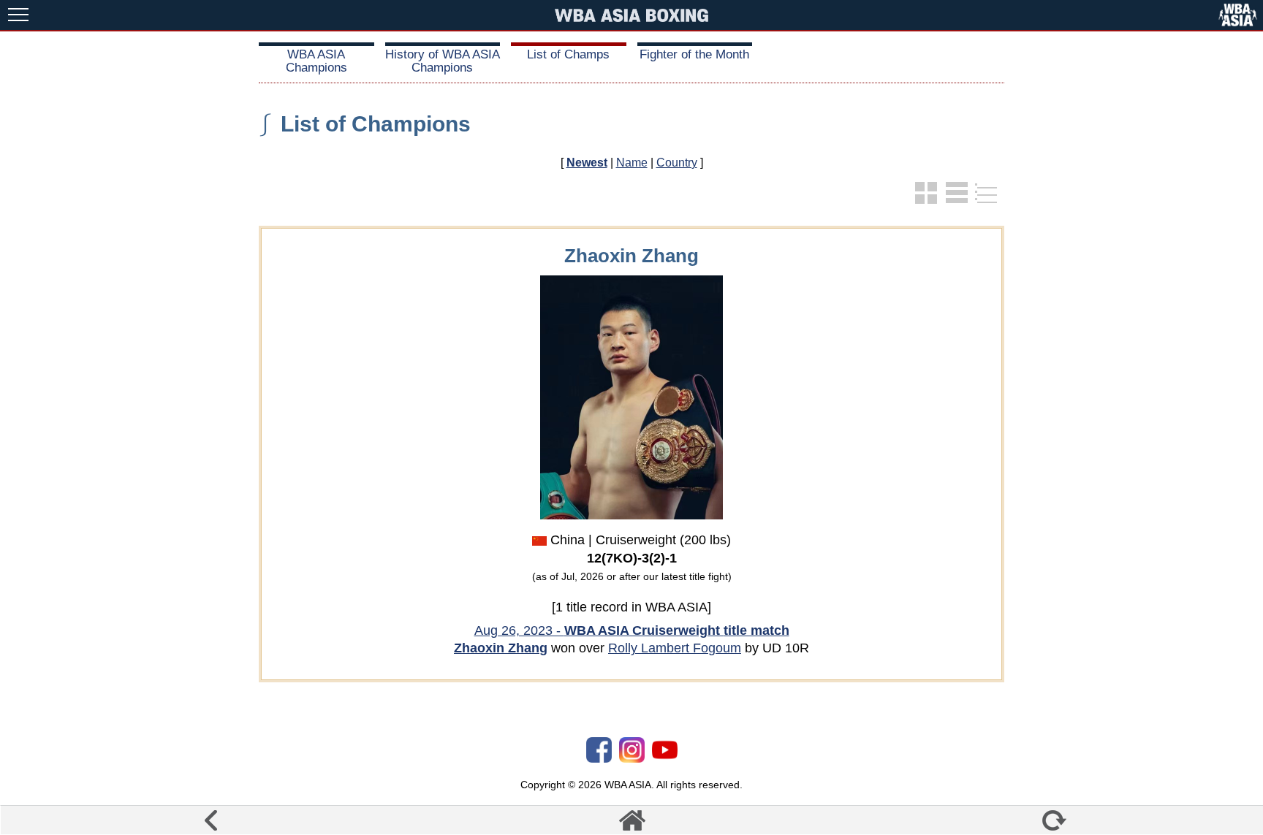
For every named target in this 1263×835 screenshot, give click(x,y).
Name (632, 162)
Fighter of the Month (694, 54)
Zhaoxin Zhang (500, 648)
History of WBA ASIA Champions (442, 61)
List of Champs (568, 54)
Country (676, 162)
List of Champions (376, 124)
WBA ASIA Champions (316, 61)
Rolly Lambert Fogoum (674, 648)
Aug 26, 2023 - (631, 630)
